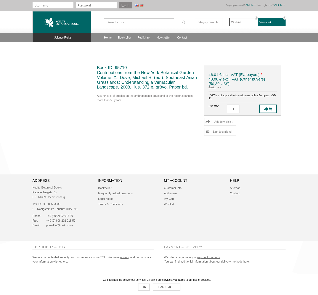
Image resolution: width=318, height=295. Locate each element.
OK (144, 287)
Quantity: (214, 106)
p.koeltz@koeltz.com (59, 225)
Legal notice (105, 198)
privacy (124, 257)
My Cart (169, 198)
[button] (62, 37)
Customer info (172, 188)
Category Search (207, 22)
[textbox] (139, 22)
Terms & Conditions (110, 204)
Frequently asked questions (115, 193)
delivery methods (232, 261)
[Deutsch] (142, 5)
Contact (235, 193)
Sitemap (235, 188)
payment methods (208, 257)
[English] (137, 5)
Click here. (251, 5)
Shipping (212, 87)
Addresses (170, 193)
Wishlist (169, 204)
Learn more (167, 287)
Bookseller (104, 188)
